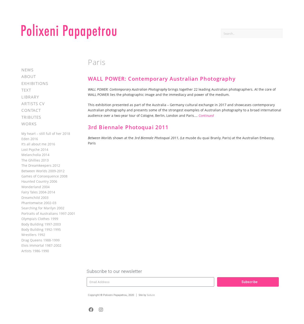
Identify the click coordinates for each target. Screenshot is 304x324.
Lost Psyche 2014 (34, 149)
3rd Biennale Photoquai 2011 (128, 127)
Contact (31, 110)
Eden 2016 (29, 139)
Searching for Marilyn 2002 (42, 208)
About (28, 76)
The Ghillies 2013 (35, 160)
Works (29, 124)
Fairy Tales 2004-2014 (38, 192)
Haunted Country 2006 (39, 181)
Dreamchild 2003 (34, 197)
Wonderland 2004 (35, 187)
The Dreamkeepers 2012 (40, 165)
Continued (206, 115)
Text (26, 90)
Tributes (31, 117)
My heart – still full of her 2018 (45, 133)
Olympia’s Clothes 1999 (39, 218)
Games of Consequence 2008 (44, 176)
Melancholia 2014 (35, 154)
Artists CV (33, 103)
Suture (151, 295)
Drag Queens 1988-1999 (40, 240)
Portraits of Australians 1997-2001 (48, 213)
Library (30, 97)
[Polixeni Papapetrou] (68, 38)
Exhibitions (34, 83)
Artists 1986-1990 (35, 251)
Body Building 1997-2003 (41, 224)
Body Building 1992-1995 (41, 229)
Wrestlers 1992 (33, 234)
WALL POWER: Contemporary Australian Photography (162, 78)
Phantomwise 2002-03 (38, 203)
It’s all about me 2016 (38, 144)
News (27, 70)
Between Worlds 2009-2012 (43, 171)
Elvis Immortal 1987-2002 (41, 245)
